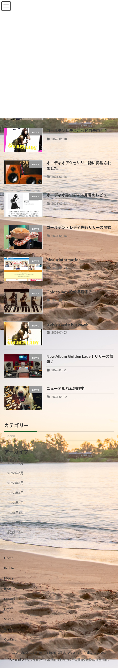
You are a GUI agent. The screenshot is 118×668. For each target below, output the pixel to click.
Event (8, 609)
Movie (8, 578)
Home (8, 558)
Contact (10, 639)
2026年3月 (15, 503)
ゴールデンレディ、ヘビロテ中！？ (77, 130)
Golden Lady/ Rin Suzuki (67, 323)
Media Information (63, 259)
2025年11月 (16, 522)
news (11, 436)
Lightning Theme (58, 659)
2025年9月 (15, 532)
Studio (8, 619)
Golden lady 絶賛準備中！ (69, 291)
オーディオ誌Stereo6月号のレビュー (78, 195)
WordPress (32, 659)
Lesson (9, 599)
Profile (9, 568)
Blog (7, 588)
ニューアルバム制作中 (65, 388)
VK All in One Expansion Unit (90, 659)
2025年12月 (16, 513)
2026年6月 (15, 473)
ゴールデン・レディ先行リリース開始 (78, 227)
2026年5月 (15, 483)
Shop (7, 629)
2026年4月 (15, 493)
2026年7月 (15, 463)
